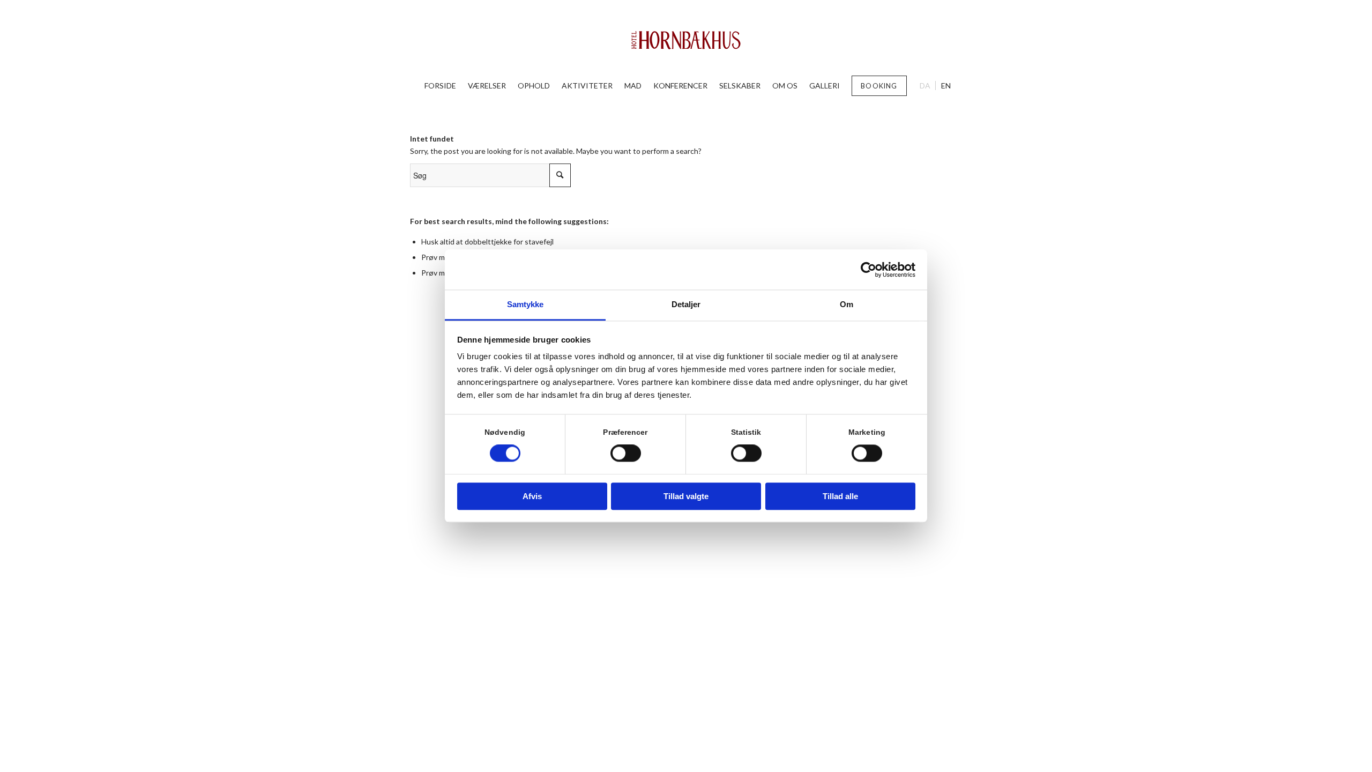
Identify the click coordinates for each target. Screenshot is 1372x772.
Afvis (532, 496)
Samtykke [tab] (525, 304)
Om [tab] (846, 304)
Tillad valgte (686, 496)
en (946, 85)
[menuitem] (440, 85)
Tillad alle (840, 496)
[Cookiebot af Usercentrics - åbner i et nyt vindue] (868, 270)
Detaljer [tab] (686, 304)
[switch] (625, 453)
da (925, 85)
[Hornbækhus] (686, 40)
